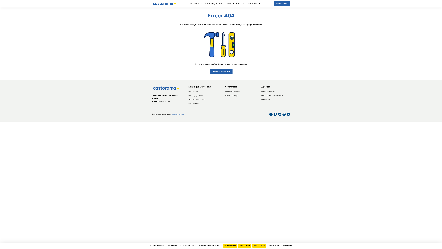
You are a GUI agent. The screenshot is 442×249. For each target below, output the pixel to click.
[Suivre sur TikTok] (275, 114)
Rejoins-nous (282, 4)
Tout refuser (244, 246)
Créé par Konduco (178, 114)
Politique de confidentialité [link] (280, 246)
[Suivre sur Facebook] (271, 114)
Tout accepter (230, 246)
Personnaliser (259, 246)
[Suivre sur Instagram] (284, 114)
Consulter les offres (221, 72)
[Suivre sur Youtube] (279, 114)
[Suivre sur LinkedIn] (288, 114)
